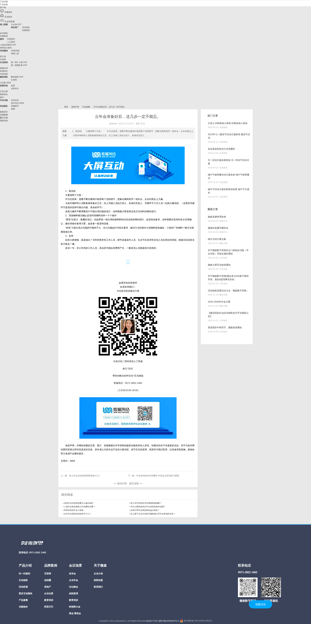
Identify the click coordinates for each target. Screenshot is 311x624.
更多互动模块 (25, 593)
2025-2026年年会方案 (219, 301)
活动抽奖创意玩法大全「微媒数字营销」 (228, 290)
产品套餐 (23, 600)
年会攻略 (86, 107)
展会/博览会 (75, 613)
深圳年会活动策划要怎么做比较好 (78, 503)
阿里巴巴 (48, 607)
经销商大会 (74, 607)
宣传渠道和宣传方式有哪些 (221, 149)
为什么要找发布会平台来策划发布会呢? (148, 507)
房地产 (47, 587)
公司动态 (223, 258)
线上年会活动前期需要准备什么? (84, 475)
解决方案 (223, 243)
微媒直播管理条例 (217, 216)
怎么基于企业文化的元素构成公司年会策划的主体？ (153, 514)
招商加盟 (98, 580)
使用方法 (223, 221)
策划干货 (75, 107)
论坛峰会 (73, 587)
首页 (66, 107)
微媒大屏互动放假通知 (219, 265)
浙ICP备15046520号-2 (169, 621)
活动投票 (23, 587)
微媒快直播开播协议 (218, 228)
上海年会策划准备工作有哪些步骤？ (79, 507)
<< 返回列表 (120, 483)
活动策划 (223, 127)
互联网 (47, 573)
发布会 (72, 573)
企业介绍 (98, 573)
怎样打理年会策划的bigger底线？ (145, 510)
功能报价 (23, 607)
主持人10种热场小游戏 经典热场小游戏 (227, 123)
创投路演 (73, 593)
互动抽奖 (23, 580)
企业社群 (48, 593)
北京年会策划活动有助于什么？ (77, 514)
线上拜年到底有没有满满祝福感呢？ (146, 503)
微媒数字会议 (59, 107)
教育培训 (48, 600)
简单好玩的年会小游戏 (73, 510)
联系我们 (98, 587)
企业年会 (73, 580)
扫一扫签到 (24, 573)
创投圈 (47, 580)
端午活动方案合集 (217, 239)
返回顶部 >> (135, 483)
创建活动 (260, 604)
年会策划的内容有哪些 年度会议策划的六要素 (157, 475)
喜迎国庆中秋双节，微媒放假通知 (225, 327)
